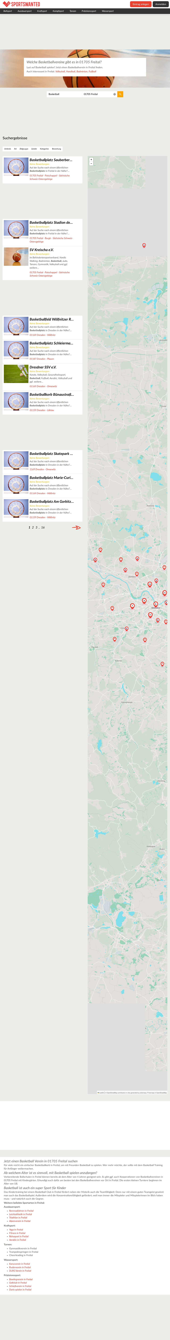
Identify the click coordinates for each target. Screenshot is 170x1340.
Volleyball (60, 71)
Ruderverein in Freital (20, 1267)
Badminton (82, 71)
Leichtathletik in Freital (20, 1214)
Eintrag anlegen (141, 4)
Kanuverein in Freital (19, 1264)
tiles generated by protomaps (137, 1093)
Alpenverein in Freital (19, 1221)
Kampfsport (58, 11)
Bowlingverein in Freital (21, 1279)
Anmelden (160, 4)
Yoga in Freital (16, 1230)
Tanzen (73, 11)
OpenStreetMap (161, 1093)
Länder (34, 149)
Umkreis (7, 149)
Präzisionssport (89, 11)
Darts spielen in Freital (20, 1290)
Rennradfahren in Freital (21, 1211)
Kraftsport (42, 11)
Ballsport (7, 11)
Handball (70, 71)
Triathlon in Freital (18, 1218)
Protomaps (150, 1093)
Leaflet (101, 1093)
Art (15, 149)
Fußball (92, 71)
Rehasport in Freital (18, 1236)
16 (42, 527)
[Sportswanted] (21, 4)
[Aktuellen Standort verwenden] (114, 94)
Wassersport (108, 11)
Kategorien (44, 149)
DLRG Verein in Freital (20, 1271)
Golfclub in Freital (18, 1283)
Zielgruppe (24, 149)
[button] (126, 628)
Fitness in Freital (17, 1233)
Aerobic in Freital (17, 1240)
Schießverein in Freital (20, 1286)
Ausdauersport (25, 11)
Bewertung (56, 149)
